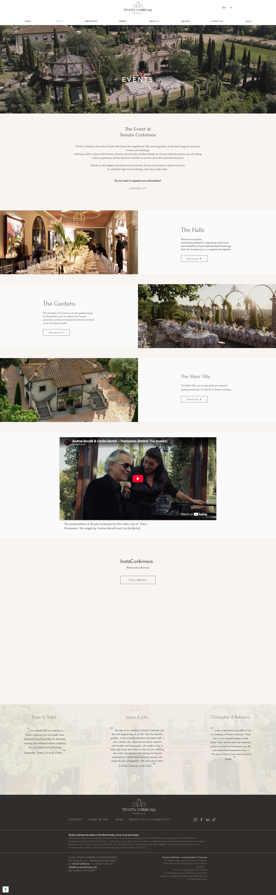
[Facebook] (201, 819)
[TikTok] (214, 819)
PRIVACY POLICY (139, 819)
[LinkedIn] (207, 819)
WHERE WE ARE (98, 819)
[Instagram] (195, 819)
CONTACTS (75, 819)
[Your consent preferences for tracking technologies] (6, 889)
